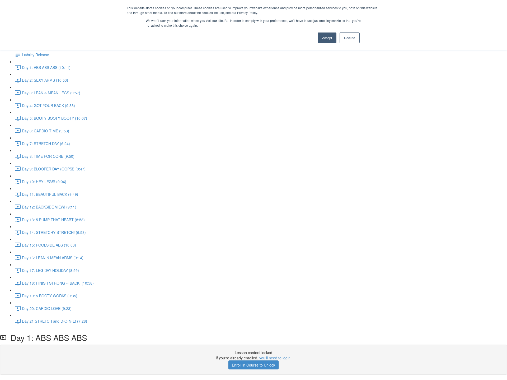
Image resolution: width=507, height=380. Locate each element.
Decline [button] (349, 37)
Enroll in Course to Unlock (253, 365)
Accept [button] (327, 37)
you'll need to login (274, 357)
